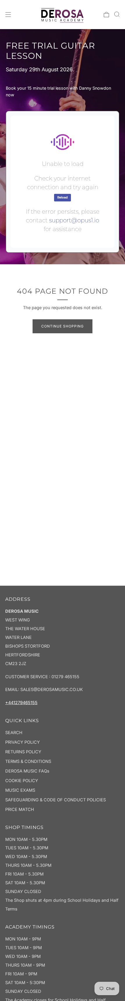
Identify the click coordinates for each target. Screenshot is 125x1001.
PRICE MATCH (19, 809)
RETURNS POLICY (23, 751)
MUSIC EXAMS (20, 790)
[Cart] (106, 14)
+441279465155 (21, 702)
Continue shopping (62, 326)
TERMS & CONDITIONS (28, 761)
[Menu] (8, 14)
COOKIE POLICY (21, 780)
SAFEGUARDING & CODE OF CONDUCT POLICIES (55, 799)
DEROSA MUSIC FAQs (27, 771)
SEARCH (13, 732)
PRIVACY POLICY (22, 742)
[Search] (117, 14)
